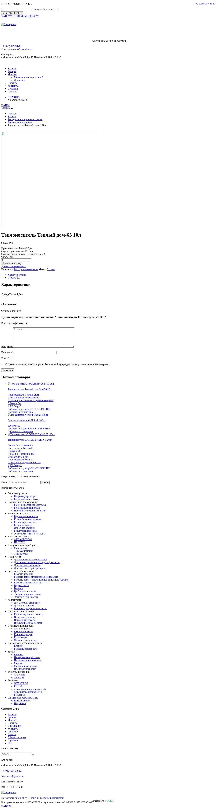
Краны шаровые (23, 525)
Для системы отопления (27, 565)
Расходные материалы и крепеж (25, 119)
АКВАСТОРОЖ (23, 539)
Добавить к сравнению (13, 266)
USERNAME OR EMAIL (45, 9)
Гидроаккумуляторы (25, 496)
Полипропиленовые (25, 669)
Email (5, 358)
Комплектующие (23, 634)
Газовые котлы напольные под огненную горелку (41, 579)
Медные (18, 663)
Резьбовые (19, 694)
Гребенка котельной (25, 591)
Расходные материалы (20, 122)
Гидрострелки (21, 585)
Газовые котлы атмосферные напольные (36, 576)
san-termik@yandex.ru (12, 776)
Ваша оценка (8, 323)
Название (7, 352)
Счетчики (19, 674)
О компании (14, 725)
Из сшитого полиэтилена (27, 660)
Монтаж (12, 74)
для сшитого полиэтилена (28, 692)
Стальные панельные (25, 640)
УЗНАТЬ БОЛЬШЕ (39, 409)
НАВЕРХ (6, 806)
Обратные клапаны (24, 527)
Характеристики (17, 274)
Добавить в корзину (12, 263)
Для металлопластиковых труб (30, 559)
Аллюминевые (22, 628)
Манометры (20, 548)
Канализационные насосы (28, 614)
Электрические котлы (26, 597)
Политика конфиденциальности (46, 798)
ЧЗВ (10, 743)
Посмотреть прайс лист (14, 798)
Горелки (18, 588)
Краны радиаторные (25, 522)
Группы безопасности (26, 516)
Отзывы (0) (14, 277)
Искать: (5, 482)
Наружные (20, 703)
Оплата (12, 91)
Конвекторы (20, 637)
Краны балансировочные (27, 519)
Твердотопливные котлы (27, 594)
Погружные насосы (24, 620)
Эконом (51, 269)
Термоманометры (23, 551)
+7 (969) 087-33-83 (206, 3)
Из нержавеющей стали (27, 657)
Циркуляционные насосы (28, 622)
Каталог (12, 68)
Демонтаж (19, 80)
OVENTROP (21, 683)
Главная (12, 113)
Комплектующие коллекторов (30, 608)
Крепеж (18, 645)
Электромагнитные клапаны (29, 533)
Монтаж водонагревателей (28, 77)
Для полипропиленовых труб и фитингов (37, 562)
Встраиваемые (22, 700)
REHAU (18, 654)
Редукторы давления (25, 530)
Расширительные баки (26, 499)
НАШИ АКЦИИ (6, 107)
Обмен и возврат (17, 737)
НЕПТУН (19, 542)
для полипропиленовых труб (30, 689)
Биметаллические (23, 631)
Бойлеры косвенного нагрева (30, 504)
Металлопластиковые (26, 666)
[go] (32, 754)
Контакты (13, 85)
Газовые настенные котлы (28, 582)
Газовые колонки (23, 574)
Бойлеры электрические (27, 507)
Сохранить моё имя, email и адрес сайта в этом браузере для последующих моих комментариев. (57, 364)
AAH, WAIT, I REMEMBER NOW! (20, 16)
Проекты (12, 83)
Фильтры (19, 677)
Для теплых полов (24, 605)
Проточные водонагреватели (30, 510)
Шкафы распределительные (23, 697)
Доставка (13, 88)
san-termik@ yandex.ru (20, 49)
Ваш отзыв (7, 346)
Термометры (21, 553)
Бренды (12, 71)
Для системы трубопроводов (29, 568)
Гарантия (13, 740)
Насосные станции (24, 617)
